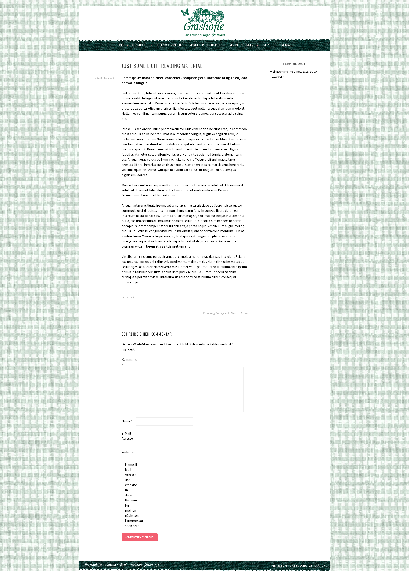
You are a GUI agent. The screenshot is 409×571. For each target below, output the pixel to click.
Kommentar (128, 362)
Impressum (279, 565)
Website (128, 452)
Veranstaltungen (241, 45)
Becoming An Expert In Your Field (223, 313)
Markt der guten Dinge (205, 45)
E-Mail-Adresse (128, 436)
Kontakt (287, 45)
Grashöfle (139, 45)
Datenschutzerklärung (309, 565)
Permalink (128, 297)
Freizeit (267, 45)
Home (119, 45)
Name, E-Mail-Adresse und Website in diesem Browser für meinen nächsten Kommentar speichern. (132, 495)
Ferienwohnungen (168, 45)
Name (127, 421)
